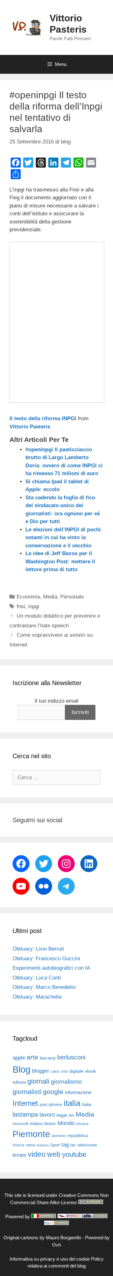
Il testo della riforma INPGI (42, 418)
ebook (90, 1071)
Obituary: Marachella (37, 997)
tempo (19, 1155)
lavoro (47, 1115)
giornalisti (27, 1092)
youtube (74, 1154)
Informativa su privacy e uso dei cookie (50, 1259)
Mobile (50, 1124)
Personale (72, 597)
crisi (64, 1071)
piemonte (59, 1136)
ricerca (18, 1145)
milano (36, 1123)
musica (82, 1124)
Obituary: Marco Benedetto (44, 987)
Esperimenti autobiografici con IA (51, 968)
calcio (55, 1071)
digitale (76, 1071)
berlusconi (71, 1057)
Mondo (66, 1123)
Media (50, 597)
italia (72, 1103)
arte (32, 1057)
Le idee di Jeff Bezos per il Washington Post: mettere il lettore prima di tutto (60, 561)
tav (73, 1145)
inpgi (33, 606)
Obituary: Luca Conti (37, 978)
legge (61, 1115)
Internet (25, 1103)
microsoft (20, 1124)
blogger (40, 1071)
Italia (86, 1104)
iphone (55, 1104)
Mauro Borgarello (63, 1237)
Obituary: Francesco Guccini (46, 959)
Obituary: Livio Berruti (38, 949)
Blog (21, 1069)
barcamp (48, 1058)
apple (19, 1058)
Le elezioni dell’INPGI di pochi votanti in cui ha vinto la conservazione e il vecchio (63, 538)
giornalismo (66, 1081)
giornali (38, 1081)
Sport (55, 1145)
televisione (87, 1145)
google (53, 1092)
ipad (43, 1104)
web (54, 1154)
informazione (78, 1092)
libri (71, 1115)
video (37, 1154)
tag (65, 1144)
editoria (19, 1082)
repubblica (77, 1135)
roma (30, 1145)
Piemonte (31, 1134)
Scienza (42, 1145)
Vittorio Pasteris (29, 427)
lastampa (25, 1114)
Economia (28, 597)
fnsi (21, 606)
